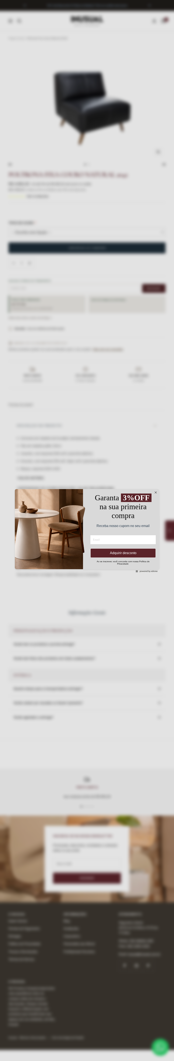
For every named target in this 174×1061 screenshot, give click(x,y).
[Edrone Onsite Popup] (87, 530)
